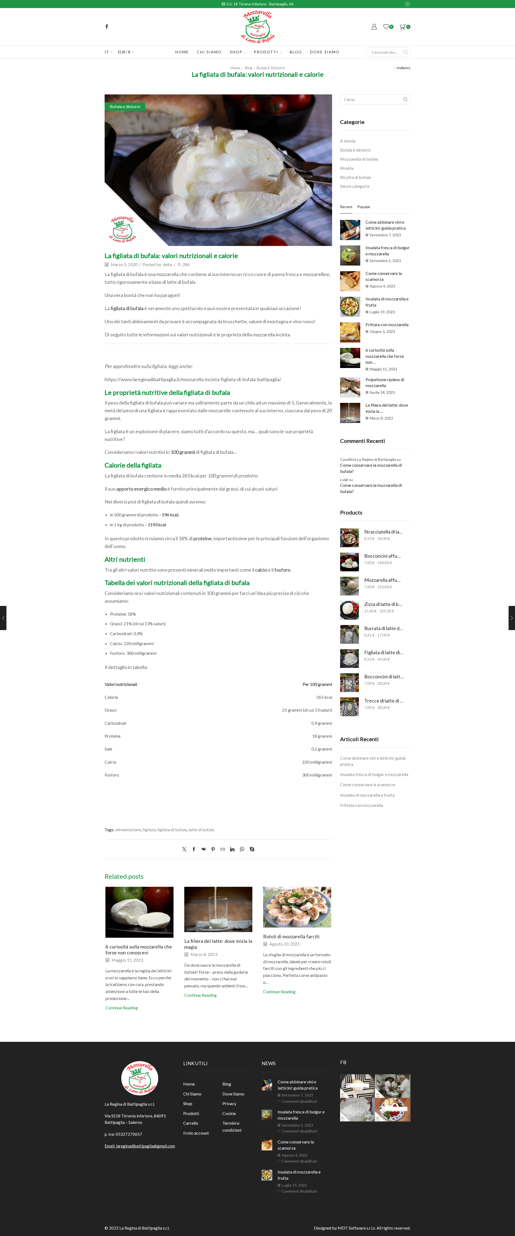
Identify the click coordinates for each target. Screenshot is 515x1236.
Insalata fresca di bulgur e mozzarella (374, 774)
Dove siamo (325, 52)
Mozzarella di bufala (359, 158)
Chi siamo (209, 52)
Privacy (229, 1103)
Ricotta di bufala (355, 177)
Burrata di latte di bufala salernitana (384, 628)
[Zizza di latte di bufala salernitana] (349, 610)
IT (107, 52)
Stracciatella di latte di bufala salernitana (384, 532)
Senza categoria (354, 186)
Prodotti (266, 52)
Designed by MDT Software (340, 1227)
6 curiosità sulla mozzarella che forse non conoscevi (138, 949)
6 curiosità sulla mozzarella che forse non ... (385, 356)
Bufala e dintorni (271, 67)
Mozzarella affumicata (384, 580)
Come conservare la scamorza (367, 784)
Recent (346, 206)
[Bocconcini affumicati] (349, 562)
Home (182, 52)
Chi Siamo (192, 1093)
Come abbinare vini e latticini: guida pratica (373, 761)
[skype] (250, 849)
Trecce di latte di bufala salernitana (384, 701)
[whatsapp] (242, 849)
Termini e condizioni (231, 1126)
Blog (296, 52)
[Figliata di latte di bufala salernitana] (349, 658)
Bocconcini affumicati (384, 556)
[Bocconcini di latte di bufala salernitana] (349, 682)
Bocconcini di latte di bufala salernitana (384, 676)
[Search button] (405, 52)
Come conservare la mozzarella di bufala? (371, 468)
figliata (149, 829)
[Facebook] (107, 27)
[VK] (203, 849)
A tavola (347, 140)
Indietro (403, 67)
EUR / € (124, 52)
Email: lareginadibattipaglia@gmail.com (140, 1145)
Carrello (190, 1122)
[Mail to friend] (222, 849)
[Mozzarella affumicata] (349, 586)
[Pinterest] (213, 849)
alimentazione (128, 829)
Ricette (347, 168)
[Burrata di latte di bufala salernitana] (349, 634)
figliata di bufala (172, 829)
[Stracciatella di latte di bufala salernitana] (349, 537)
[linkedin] (232, 849)
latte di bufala (201, 829)
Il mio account (196, 1132)
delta (167, 264)
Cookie (229, 1113)
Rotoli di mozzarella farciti (291, 936)
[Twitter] (185, 849)
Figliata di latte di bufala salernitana (384, 652)
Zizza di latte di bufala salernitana (384, 604)
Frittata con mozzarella (387, 324)
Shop (236, 52)
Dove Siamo (233, 1093)
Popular (363, 206)
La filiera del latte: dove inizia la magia (218, 944)
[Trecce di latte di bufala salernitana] (349, 706)
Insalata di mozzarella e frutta (367, 794)
